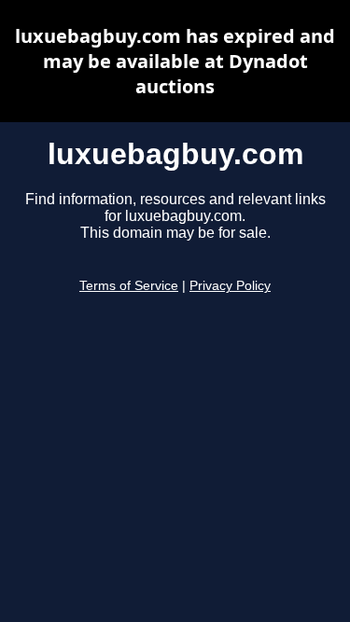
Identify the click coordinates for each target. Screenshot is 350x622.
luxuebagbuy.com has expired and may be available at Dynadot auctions (175, 61)
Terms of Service (128, 286)
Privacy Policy (230, 286)
